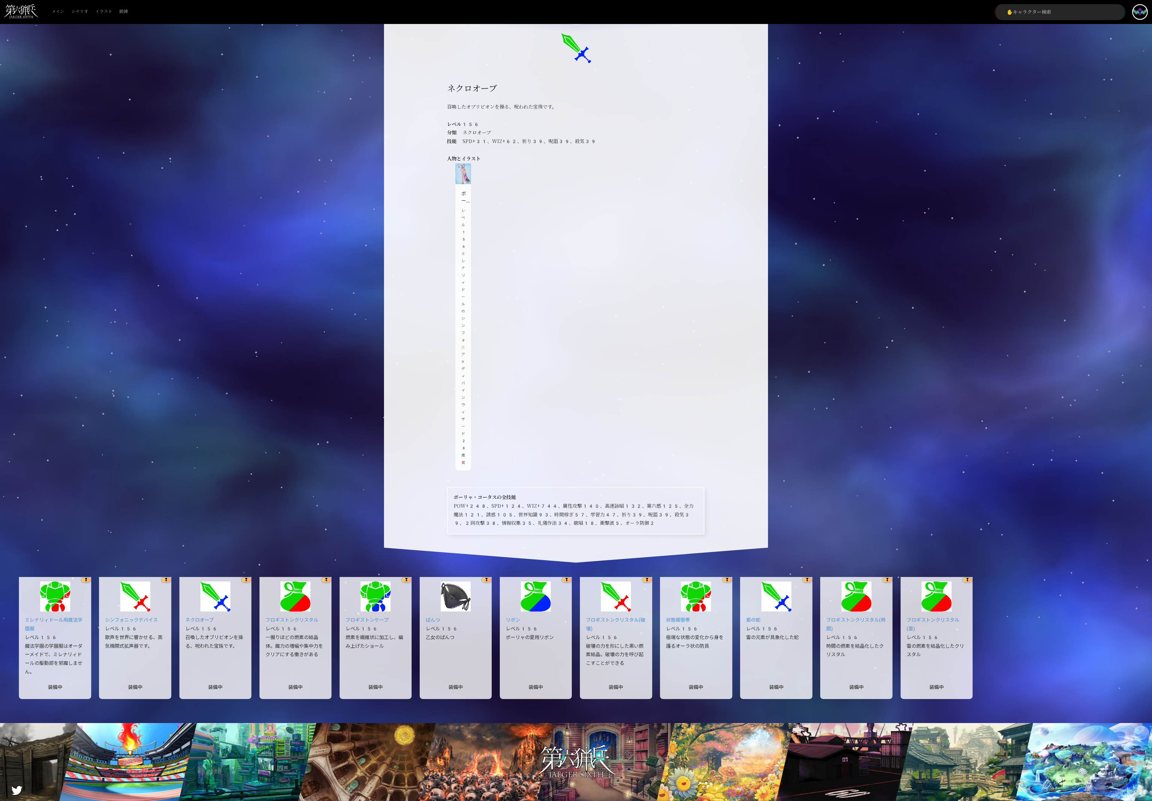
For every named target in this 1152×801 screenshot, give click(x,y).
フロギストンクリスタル (292, 620)
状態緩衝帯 (678, 620)
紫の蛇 (753, 620)
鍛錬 (123, 11)
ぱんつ (433, 620)
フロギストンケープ (367, 620)
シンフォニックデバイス (131, 620)
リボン (513, 620)
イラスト (103, 11)
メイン (58, 11)
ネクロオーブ (199, 620)
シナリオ (79, 11)
